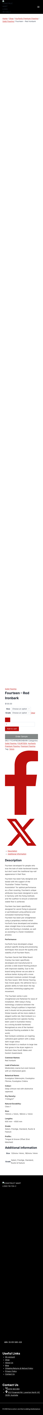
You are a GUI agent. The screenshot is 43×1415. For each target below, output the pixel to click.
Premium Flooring (28, 746)
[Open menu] (38, 7)
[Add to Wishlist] (7, 720)
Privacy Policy (11, 1371)
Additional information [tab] (17, 854)
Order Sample (21, 736)
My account (10, 1357)
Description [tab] (12, 851)
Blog (7, 1365)
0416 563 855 (14, 1389)
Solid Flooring (10, 689)
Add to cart (12, 729)
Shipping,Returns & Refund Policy (19, 1368)
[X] (21, 848)
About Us (9, 1363)
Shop (7, 1360)
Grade (8, 713)
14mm (11, 749)
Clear (33, 713)
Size (8, 709)
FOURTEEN (22, 743)
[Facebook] (21, 814)
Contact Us (10, 1374)
